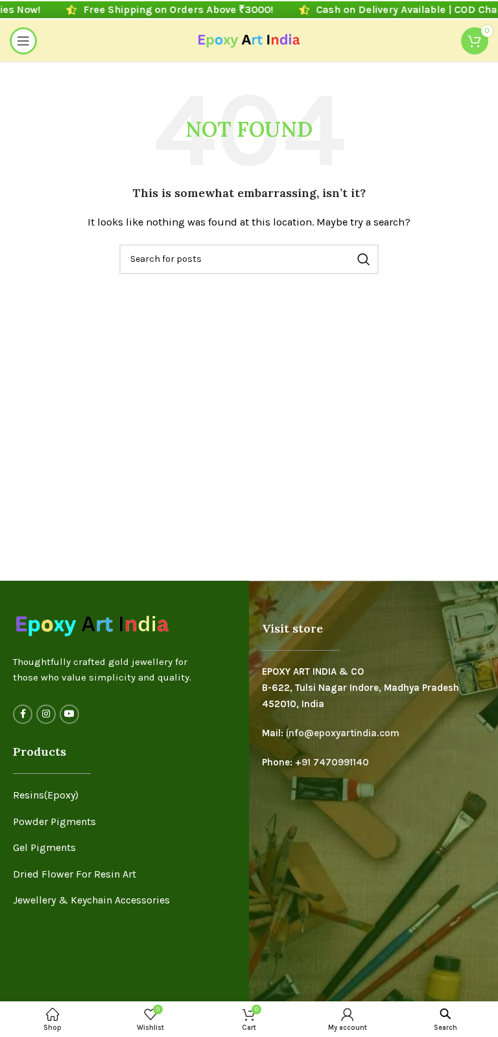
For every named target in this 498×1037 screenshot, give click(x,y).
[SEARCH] (364, 259)
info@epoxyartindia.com (342, 733)
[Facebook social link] (22, 714)
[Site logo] (249, 39)
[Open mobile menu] (23, 41)
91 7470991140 (335, 762)
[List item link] (124, 795)
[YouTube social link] (69, 714)
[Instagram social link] (46, 714)
